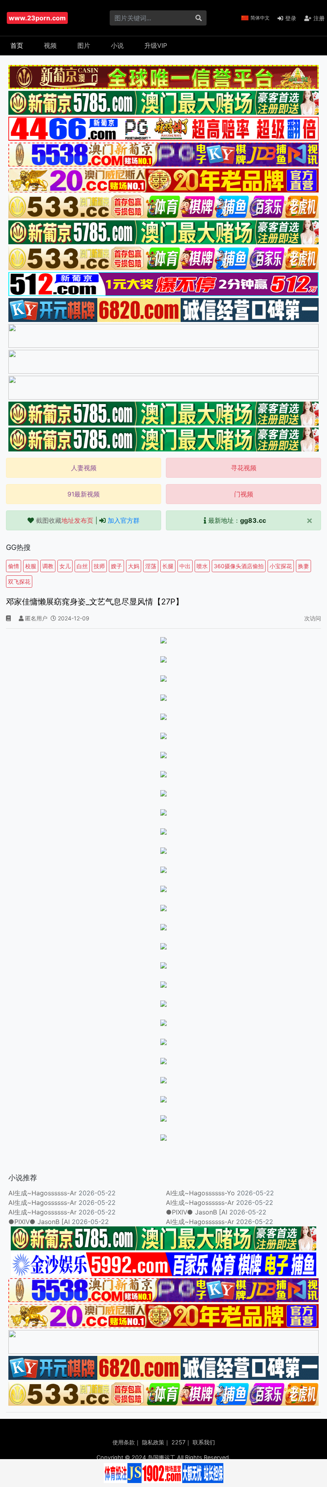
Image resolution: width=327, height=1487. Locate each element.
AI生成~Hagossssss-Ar (42, 1193)
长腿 (167, 566)
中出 (185, 566)
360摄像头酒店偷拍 (239, 566)
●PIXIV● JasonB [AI (196, 1212)
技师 (99, 566)
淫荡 (150, 566)
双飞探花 (19, 581)
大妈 (133, 566)
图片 (83, 45)
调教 (47, 566)
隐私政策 (153, 1442)
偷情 (13, 566)
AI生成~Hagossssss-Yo (200, 1193)
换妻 (303, 566)
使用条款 (123, 1442)
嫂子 (116, 566)
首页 (16, 45)
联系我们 (204, 1442)
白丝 (82, 566)
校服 (30, 566)
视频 (50, 45)
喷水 (202, 566)
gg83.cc (253, 520)
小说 (117, 45)
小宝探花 (281, 566)
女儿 (65, 566)
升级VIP (155, 45)
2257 (178, 1442)
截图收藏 (64, 520)
